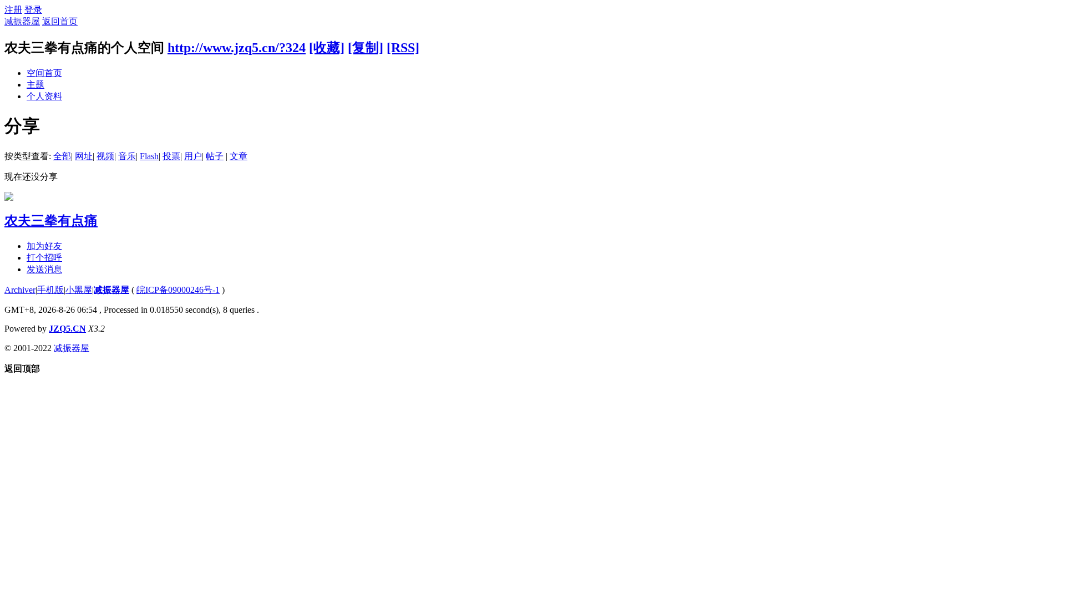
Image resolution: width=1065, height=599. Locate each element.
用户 (193, 156)
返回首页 (60, 21)
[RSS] (403, 47)
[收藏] (326, 47)
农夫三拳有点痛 (51, 221)
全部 (62, 156)
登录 (33, 9)
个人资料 (44, 96)
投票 (171, 156)
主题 (35, 84)
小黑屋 (78, 290)
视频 (105, 156)
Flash (149, 156)
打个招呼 (44, 257)
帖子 (215, 156)
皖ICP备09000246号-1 (178, 290)
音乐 (127, 156)
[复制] (365, 47)
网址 (84, 156)
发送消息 (44, 269)
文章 (238, 156)
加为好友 (44, 246)
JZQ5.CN (67, 328)
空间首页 (44, 73)
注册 (13, 9)
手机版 (50, 290)
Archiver (20, 290)
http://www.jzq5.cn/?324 (237, 47)
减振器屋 (22, 21)
